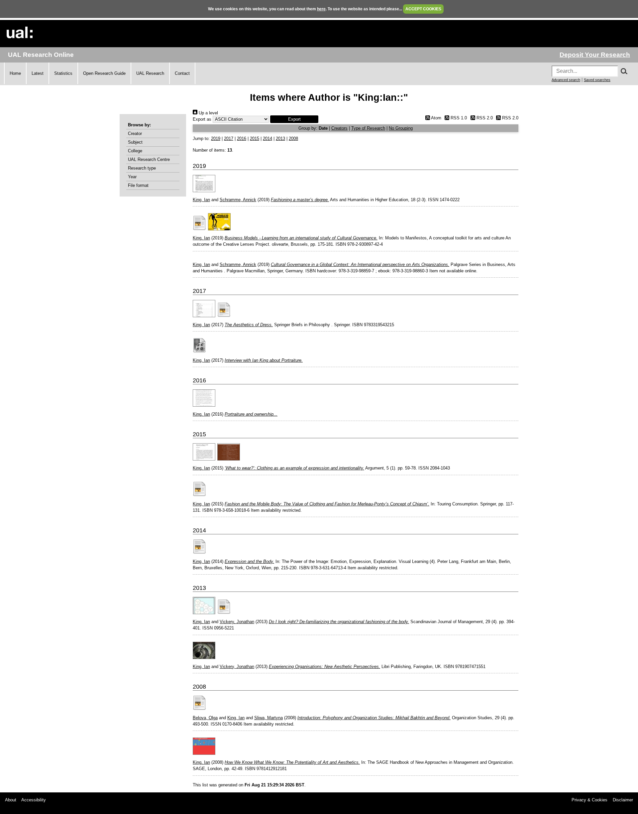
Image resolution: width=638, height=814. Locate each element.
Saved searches (597, 80)
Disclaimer (623, 799)
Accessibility (33, 799)
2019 (215, 138)
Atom (435, 117)
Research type (142, 168)
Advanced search (566, 80)
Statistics (63, 73)
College (135, 150)
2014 (267, 138)
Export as (202, 119)
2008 (293, 138)
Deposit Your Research (595, 54)
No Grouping (401, 128)
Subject (135, 142)
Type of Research (368, 128)
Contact (182, 73)
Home (15, 73)
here (321, 9)
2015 (254, 138)
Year (132, 176)
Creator (135, 133)
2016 (241, 138)
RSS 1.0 (458, 117)
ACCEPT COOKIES (423, 9)
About (10, 799)
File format (138, 185)
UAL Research (150, 73)
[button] (294, 119)
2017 (228, 138)
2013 (280, 138)
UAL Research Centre (149, 159)
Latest (38, 73)
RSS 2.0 (483, 117)
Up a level (207, 112)
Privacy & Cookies (589, 799)
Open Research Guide (104, 73)
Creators (339, 128)
